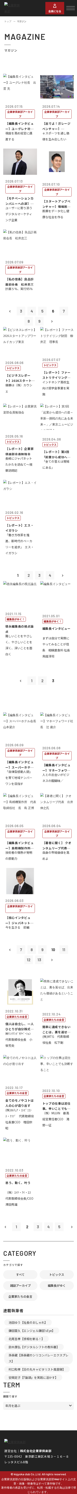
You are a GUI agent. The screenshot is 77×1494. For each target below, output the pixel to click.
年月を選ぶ (12, 1405)
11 (63, 949)
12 (28, 959)
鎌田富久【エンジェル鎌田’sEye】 (32, 1330)
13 (39, 959)
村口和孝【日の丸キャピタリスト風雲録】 (37, 1369)
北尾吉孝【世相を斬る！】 (26, 1339)
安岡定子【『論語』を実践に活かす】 (33, 1377)
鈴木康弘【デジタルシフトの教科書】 (34, 1347)
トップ (7, 21)
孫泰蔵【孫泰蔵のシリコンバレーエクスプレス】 (38, 1358)
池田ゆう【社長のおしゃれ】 (28, 1322)
